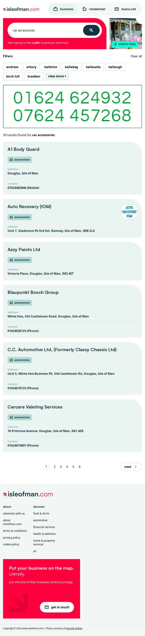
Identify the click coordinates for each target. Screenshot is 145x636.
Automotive (40, 520)
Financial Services (44, 527)
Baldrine (50, 67)
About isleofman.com (12, 522)
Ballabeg (71, 67)
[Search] (91, 30)
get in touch (60, 607)
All (34, 551)
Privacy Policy (11, 537)
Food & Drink (41, 513)
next (127, 467)
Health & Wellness (44, 534)
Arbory (31, 67)
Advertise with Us (14, 513)
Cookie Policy (11, 544)
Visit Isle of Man (74, 628)
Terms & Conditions (15, 531)
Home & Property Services (44, 542)
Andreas (12, 67)
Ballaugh (115, 67)
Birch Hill (13, 76)
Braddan (34, 76)
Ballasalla (93, 67)
